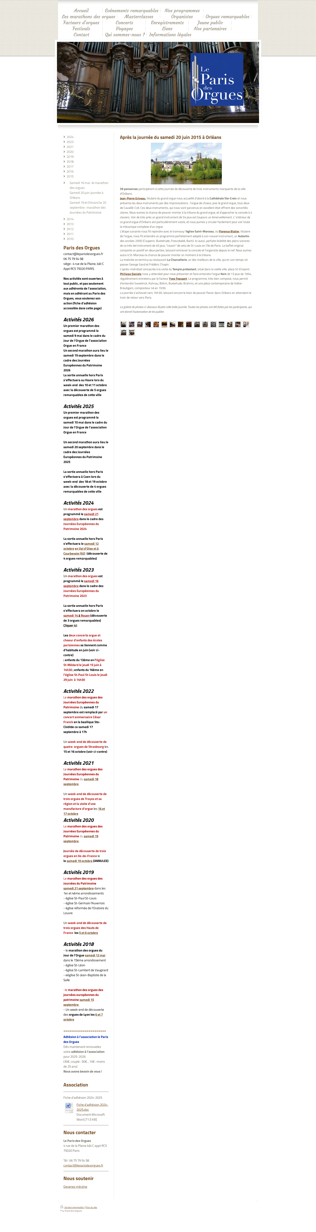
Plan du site (91, 1207)
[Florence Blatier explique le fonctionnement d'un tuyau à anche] (238, 324)
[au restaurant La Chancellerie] (246, 324)
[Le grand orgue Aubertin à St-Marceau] (197, 324)
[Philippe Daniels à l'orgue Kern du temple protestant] (123, 332)
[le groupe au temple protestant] (131, 332)
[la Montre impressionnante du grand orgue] (172, 324)
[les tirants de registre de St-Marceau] (213, 324)
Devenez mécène (75, 1186)
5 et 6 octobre (88, 932)
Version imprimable (74, 1207)
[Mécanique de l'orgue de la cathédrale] (189, 324)
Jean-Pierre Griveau (132, 198)
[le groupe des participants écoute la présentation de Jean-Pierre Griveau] (131, 324)
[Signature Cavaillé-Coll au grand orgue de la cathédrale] (164, 324)
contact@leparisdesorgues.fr (83, 1165)
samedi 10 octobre (79, 860)
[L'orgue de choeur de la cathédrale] (140, 324)
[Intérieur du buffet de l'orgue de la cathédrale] (180, 324)
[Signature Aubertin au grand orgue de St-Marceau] (221, 324)
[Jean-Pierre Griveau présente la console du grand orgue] (156, 324)
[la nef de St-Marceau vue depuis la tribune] (205, 324)
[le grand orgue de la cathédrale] (123, 324)
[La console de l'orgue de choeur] (148, 324)
